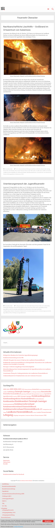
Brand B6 (32, 169)
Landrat (34, 412)
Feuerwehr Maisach (20, 170)
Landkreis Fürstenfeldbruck (10, 172)
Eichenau (38, 391)
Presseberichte (8, 169)
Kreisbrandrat (9, 401)
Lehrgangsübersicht (8, 510)
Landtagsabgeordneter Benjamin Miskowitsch (14, 311)
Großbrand (39, 170)
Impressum (6, 460)
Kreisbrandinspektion (41, 396)
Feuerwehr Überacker (30, 170)
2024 (16, 389)
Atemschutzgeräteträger (44, 389)
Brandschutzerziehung (8, 489)
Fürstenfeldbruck (15, 394)
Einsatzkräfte (46, 392)
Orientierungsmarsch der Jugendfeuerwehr (23, 183)
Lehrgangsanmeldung (8, 515)
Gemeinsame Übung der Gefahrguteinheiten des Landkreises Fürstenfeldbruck (25, 373)
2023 (17, 169)
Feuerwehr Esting (45, 169)
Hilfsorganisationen (35, 393)
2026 (23, 389)
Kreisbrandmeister (39, 398)
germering (24, 393)
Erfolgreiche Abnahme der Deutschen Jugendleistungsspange (20, 355)
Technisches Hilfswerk (30, 415)
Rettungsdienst (11, 174)
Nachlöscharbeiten (31, 172)
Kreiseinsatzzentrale (8, 404)
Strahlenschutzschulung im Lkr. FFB (13, 357)
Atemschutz (35, 389)
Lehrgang (8, 415)
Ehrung (34, 391)
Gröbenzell (28, 394)
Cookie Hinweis (18, 526)
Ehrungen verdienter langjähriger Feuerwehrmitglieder (18, 366)
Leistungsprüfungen (8, 498)
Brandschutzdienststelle (9, 486)
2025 (19, 389)
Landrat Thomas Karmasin (44, 412)
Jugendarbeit (47, 394)
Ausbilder (5, 391)
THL (3, 503)
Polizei (5, 174)
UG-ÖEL (4, 506)
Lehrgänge (15, 415)
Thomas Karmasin (39, 415)
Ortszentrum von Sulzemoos (44, 172)
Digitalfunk (5, 491)
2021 (4, 389)
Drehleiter (38, 169)
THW (22, 174)
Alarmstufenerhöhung (24, 169)
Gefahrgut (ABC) (6, 496)
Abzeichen (47, 305)
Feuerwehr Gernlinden (8, 170)
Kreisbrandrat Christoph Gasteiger (33, 309)
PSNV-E (4, 501)
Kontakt (5, 464)
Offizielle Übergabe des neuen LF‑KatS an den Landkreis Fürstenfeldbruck (24, 360)
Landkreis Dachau (46, 170)
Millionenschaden (21, 172)
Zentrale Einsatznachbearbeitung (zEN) (13, 493)
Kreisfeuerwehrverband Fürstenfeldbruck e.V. (22, 409)
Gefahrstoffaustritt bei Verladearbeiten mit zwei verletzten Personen (22, 375)
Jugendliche (21, 309)
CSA (31, 391)
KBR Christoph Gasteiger (24, 396)
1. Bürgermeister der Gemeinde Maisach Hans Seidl (28, 305)
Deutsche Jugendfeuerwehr (20, 307)
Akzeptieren (48, 521)
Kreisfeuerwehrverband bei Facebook (13, 474)
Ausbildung (10, 392)
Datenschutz (6, 462)
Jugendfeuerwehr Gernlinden (10, 309)
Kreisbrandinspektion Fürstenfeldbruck (19, 399)
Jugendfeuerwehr (43, 307)
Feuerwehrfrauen (6, 517)
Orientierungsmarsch (32, 311)
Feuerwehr (6, 394)
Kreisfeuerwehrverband (24, 404)
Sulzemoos (18, 174)
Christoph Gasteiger (8, 307)
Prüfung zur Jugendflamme (19, 312)
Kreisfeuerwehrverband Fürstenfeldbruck (19, 407)
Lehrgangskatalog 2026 (8, 512)
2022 (8, 389)
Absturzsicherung (28, 389)
